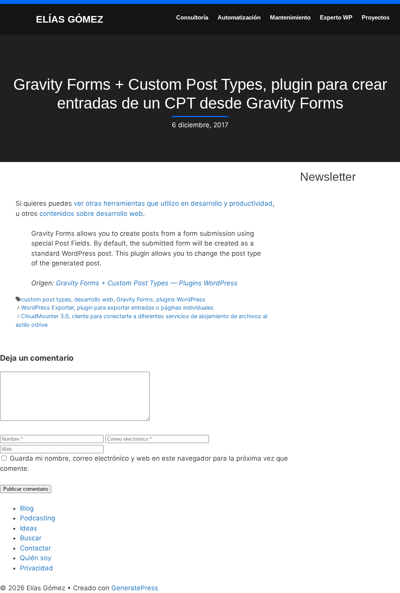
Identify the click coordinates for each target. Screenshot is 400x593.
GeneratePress (134, 588)
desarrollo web (93, 299)
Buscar (30, 538)
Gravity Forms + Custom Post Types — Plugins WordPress (147, 283)
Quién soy (35, 558)
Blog (27, 508)
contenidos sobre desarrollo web (91, 213)
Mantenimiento (290, 17)
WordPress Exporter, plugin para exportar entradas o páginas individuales (117, 307)
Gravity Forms (134, 299)
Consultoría (192, 17)
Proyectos (375, 17)
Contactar (35, 548)
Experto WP (336, 17)
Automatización (239, 17)
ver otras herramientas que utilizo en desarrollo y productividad (173, 203)
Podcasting (37, 518)
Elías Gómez (69, 19)
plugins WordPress (180, 299)
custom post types (46, 299)
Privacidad (36, 568)
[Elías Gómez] (17, 19)
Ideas (28, 528)
